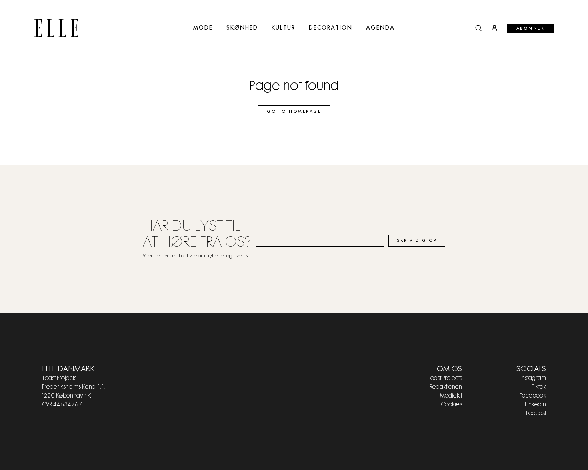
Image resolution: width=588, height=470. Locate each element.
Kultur (283, 28)
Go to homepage (294, 112)
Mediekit (451, 396)
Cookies (451, 405)
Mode (203, 28)
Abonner (530, 28)
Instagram (533, 378)
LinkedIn (535, 405)
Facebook (533, 396)
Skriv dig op (417, 241)
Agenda (380, 28)
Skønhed (242, 28)
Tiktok (539, 387)
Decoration (330, 28)
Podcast (536, 413)
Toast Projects (445, 378)
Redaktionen (446, 387)
